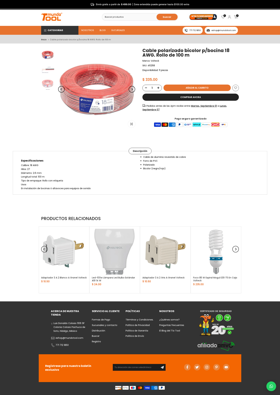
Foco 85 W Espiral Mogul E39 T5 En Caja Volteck (215, 279)
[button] (271, 386)
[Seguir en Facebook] (187, 367)
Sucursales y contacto (104, 325)
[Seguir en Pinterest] (216, 367)
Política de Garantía (137, 330)
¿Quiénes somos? (169, 319)
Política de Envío (135, 336)
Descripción (140, 151)
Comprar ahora (190, 97)
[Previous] (61, 89)
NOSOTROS (87, 30)
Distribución (98, 330)
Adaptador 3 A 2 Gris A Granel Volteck (163, 277)
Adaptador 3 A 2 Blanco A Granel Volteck (64, 277)
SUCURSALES (118, 30)
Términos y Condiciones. (139, 319)
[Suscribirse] (162, 367)
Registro (96, 341)
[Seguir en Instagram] (207, 367)
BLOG (103, 30)
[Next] (132, 89)
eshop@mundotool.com (223, 30)
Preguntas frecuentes (171, 325)
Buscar (95, 336)
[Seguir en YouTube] (226, 367)
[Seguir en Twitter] (197, 367)
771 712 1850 (195, 30)
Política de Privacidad (138, 325)
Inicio (44, 39)
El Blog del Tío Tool (169, 330)
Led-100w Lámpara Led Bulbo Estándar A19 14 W (113, 279)
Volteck (155, 60)
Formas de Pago (101, 319)
